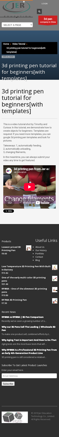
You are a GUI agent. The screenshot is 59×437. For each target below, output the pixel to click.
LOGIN (45, 3)
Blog (37, 260)
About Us (39, 246)
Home (6, 44)
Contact (39, 256)
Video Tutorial (18, 44)
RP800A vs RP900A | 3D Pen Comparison (22, 316)
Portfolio (39, 253)
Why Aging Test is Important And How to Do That (29, 339)
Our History (41, 250)
